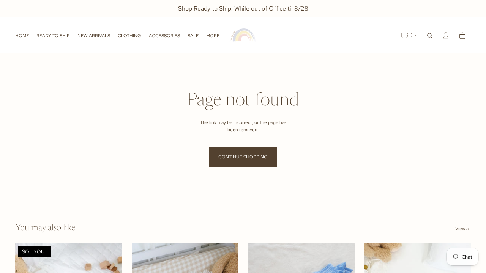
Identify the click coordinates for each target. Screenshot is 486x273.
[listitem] (212, 35)
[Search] (429, 35)
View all (463, 229)
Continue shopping (243, 157)
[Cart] (462, 35)
